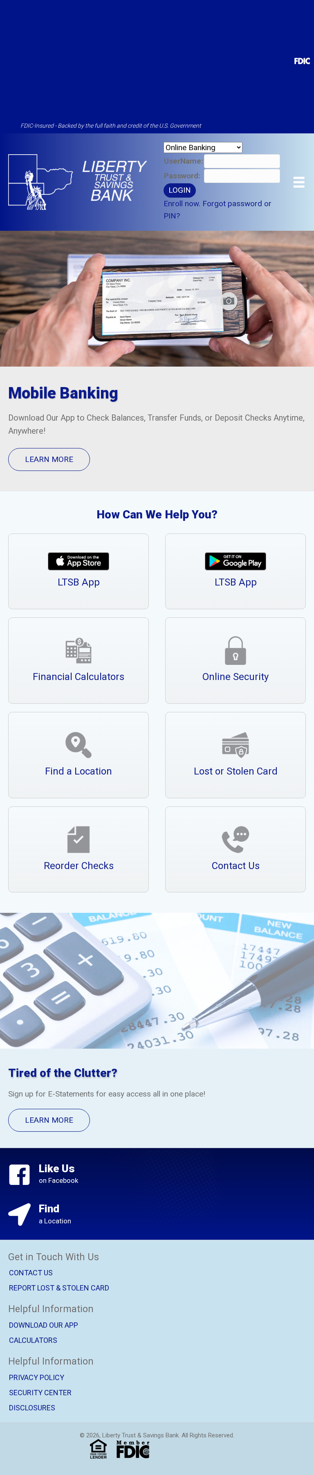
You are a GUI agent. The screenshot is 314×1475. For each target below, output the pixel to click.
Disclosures (32, 1407)
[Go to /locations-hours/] (78, 755)
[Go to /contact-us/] (235, 849)
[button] (49, 459)
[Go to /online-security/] (235, 660)
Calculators (33, 1340)
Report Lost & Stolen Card (59, 1288)
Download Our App (43, 1325)
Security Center (40, 1392)
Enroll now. (182, 203)
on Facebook (58, 1181)
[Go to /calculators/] (78, 660)
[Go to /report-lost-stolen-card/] (235, 755)
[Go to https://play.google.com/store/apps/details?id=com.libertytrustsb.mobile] (235, 571)
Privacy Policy (36, 1377)
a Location (55, 1221)
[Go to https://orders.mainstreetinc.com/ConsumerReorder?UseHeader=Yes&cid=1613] (78, 849)
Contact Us (31, 1273)
